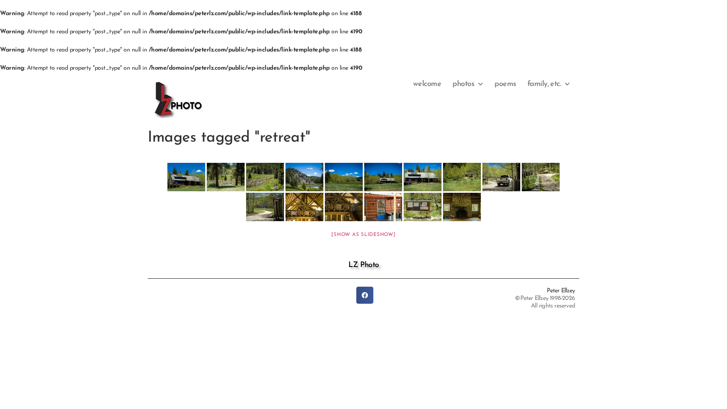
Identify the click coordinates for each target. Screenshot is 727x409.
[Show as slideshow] (363, 234)
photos (463, 84)
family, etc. (544, 84)
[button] (364, 295)
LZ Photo (363, 265)
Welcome (427, 84)
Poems (505, 84)
